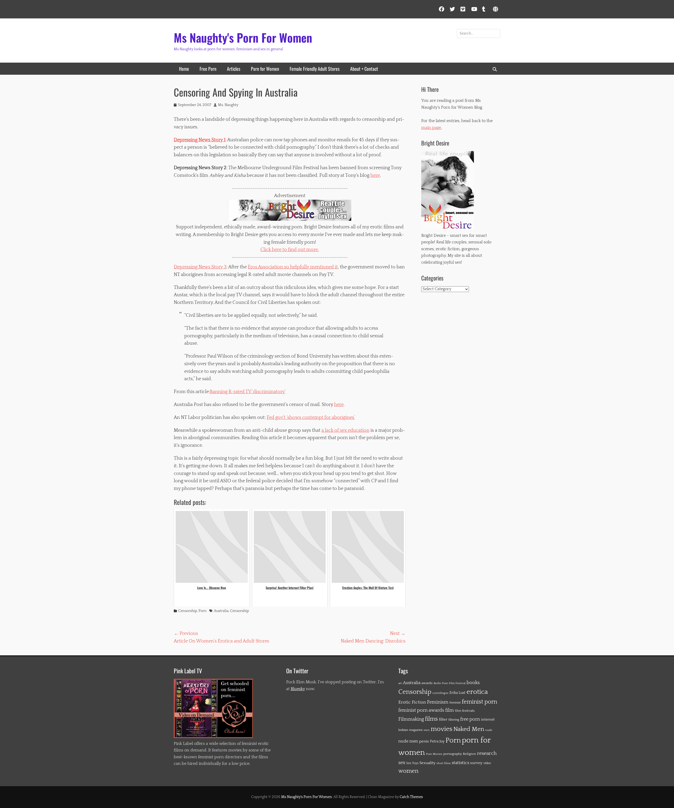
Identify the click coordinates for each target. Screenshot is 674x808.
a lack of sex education (345, 430)
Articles (233, 68)
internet (488, 719)
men (427, 730)
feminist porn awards (421, 710)
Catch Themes (411, 797)
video (487, 763)
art (400, 683)
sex (401, 762)
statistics (460, 762)
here (375, 175)
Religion (469, 754)
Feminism (437, 702)
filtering (453, 719)
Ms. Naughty (228, 105)
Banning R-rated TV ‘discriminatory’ (247, 391)
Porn (203, 611)
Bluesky (298, 688)
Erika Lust (457, 693)
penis (424, 741)
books (473, 682)
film (449, 710)
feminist (455, 702)
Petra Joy (437, 741)
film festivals (465, 710)
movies (441, 729)
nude (488, 730)
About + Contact (364, 68)
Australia (221, 611)
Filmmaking (411, 719)
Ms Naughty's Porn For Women (243, 37)
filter (443, 719)
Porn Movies (434, 754)
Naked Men (468, 729)
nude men (408, 741)
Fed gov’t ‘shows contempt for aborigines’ (311, 417)
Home (184, 68)
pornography (452, 754)
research (487, 753)
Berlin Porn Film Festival (449, 683)
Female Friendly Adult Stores (315, 68)
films (431, 719)
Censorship (187, 611)
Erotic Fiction (412, 702)
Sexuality (427, 763)
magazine (416, 730)
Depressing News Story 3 (200, 267)
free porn (470, 719)
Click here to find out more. (289, 249)
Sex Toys (412, 763)
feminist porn (479, 702)
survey (476, 763)
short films (444, 763)
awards (427, 683)
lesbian (403, 730)
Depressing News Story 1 (199, 140)
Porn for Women (265, 68)
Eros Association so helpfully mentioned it (293, 267)
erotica (477, 692)
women (408, 771)
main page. (431, 127)
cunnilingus (440, 693)
